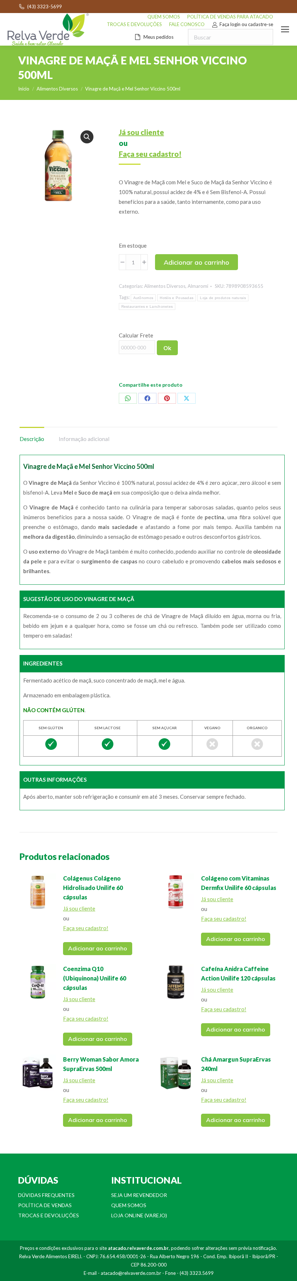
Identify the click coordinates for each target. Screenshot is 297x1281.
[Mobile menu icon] (285, 29)
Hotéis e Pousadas (176, 298)
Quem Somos (128, 1205)
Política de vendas (45, 1205)
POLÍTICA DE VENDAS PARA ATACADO (230, 17)
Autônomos (143, 298)
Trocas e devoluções (48, 1215)
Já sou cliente (141, 132)
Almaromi (198, 286)
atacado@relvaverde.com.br (131, 1273)
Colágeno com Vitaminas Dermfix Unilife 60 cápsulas (238, 883)
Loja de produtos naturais (223, 298)
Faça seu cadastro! (150, 154)
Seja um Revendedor (139, 1195)
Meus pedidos (158, 37)
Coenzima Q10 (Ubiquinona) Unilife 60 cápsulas (94, 978)
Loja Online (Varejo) (139, 1215)
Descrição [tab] (32, 439)
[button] (86, 136)
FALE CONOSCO (187, 24)
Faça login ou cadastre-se (246, 24)
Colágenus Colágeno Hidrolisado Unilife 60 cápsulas (93, 887)
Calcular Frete (136, 335)
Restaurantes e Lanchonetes (147, 306)
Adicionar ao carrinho (196, 262)
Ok (167, 348)
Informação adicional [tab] (84, 439)
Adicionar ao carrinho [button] (97, 948)
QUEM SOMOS (163, 17)
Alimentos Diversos (164, 286)
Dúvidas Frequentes (46, 1195)
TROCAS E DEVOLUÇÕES (134, 24)
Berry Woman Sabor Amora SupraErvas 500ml (101, 1064)
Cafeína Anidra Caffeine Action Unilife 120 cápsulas (238, 973)
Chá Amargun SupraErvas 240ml (236, 1064)
